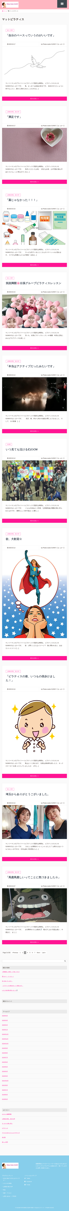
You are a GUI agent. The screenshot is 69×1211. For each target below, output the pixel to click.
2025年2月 (5, 1025)
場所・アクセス (7, 1193)
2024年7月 (5, 1057)
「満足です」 (14, 116)
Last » (44, 952)
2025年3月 (5, 1020)
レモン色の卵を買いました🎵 (10, 990)
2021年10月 (5, 1080)
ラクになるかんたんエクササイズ (11, 1132)
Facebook (29, 1181)
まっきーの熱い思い (7, 1123)
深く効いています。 (7, 981)
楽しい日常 (5, 1142)
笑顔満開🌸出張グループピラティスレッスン (33, 283)
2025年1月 (5, 1029)
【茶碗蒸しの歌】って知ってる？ (11, 971)
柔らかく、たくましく (8, 976)
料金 (4, 1189)
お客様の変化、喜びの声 (8, 1119)
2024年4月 (5, 1071)
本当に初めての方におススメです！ (11, 1179)
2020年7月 (5, 1090)
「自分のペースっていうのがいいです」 (30, 35)
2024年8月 (5, 1053)
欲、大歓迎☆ (14, 538)
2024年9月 (5, 1048)
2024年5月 (5, 1066)
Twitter (28, 1178)
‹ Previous (15, 952)
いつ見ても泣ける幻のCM (22, 449)
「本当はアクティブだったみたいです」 (30, 366)
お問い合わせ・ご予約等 (9, 1196)
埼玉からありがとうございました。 (28, 794)
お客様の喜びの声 (8, 1186)
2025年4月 (5, 1015)
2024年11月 (5, 1039)
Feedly (28, 1184)
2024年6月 (5, 1062)
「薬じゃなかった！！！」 (22, 199)
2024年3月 (5, 1076)
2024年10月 (5, 1043)
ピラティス (5, 1128)
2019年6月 (5, 1094)
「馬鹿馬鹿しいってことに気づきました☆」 (33, 877)
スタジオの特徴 (7, 1183)
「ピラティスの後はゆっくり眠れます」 (12, 985)
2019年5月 (5, 1099)
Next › (38, 952)
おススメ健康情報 (6, 1114)
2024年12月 (5, 1034)
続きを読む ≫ (34, 98)
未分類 (4, 1137)
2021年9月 (5, 1085)
